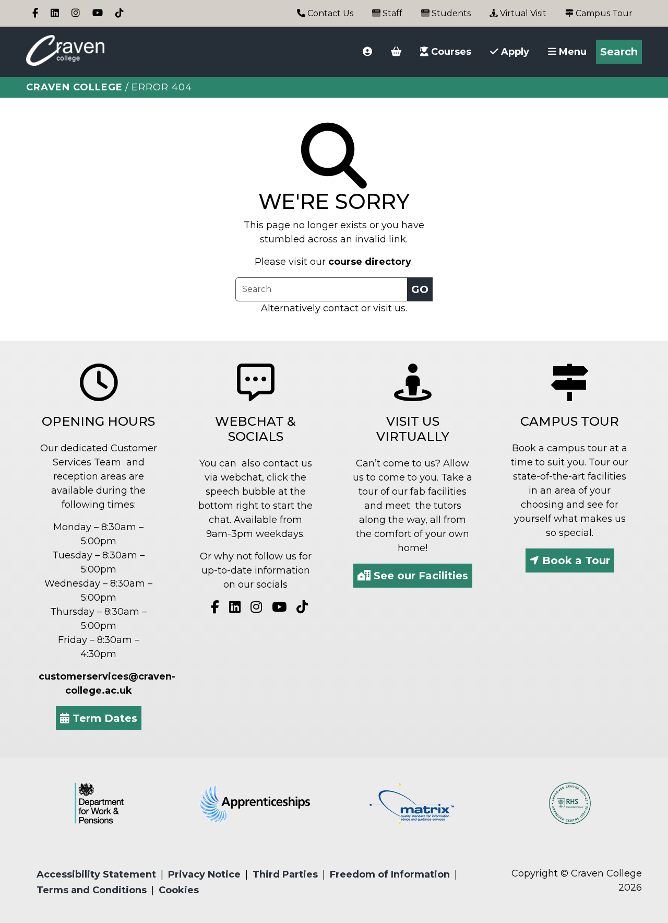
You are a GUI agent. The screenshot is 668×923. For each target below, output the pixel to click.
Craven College (74, 87)
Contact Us (329, 13)
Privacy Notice (204, 874)
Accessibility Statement (96, 874)
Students (450, 13)
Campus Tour (603, 13)
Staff (391, 13)
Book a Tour (574, 560)
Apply (513, 51)
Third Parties (285, 874)
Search (619, 51)
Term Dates (103, 718)
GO (419, 289)
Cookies (179, 890)
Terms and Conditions (92, 890)
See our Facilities (419, 575)
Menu (571, 51)
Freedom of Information (390, 874)
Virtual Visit (522, 13)
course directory (369, 261)
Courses (449, 51)
